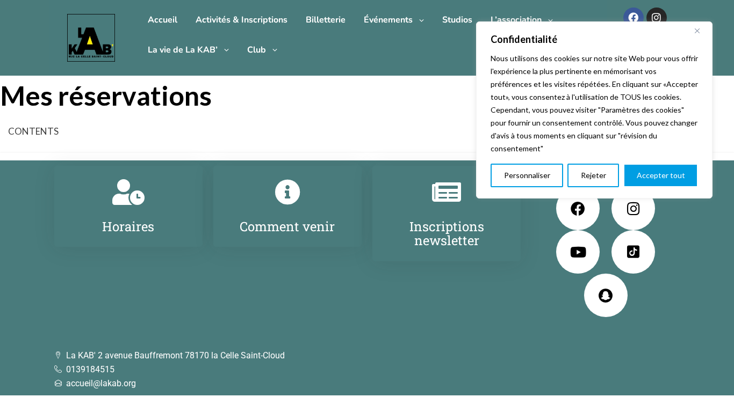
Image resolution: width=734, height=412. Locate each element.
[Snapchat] (606, 295)
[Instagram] (656, 18)
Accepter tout (661, 175)
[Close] (701, 30)
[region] (594, 109)
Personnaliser (527, 175)
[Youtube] (578, 252)
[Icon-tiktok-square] (633, 252)
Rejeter (593, 175)
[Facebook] (633, 18)
